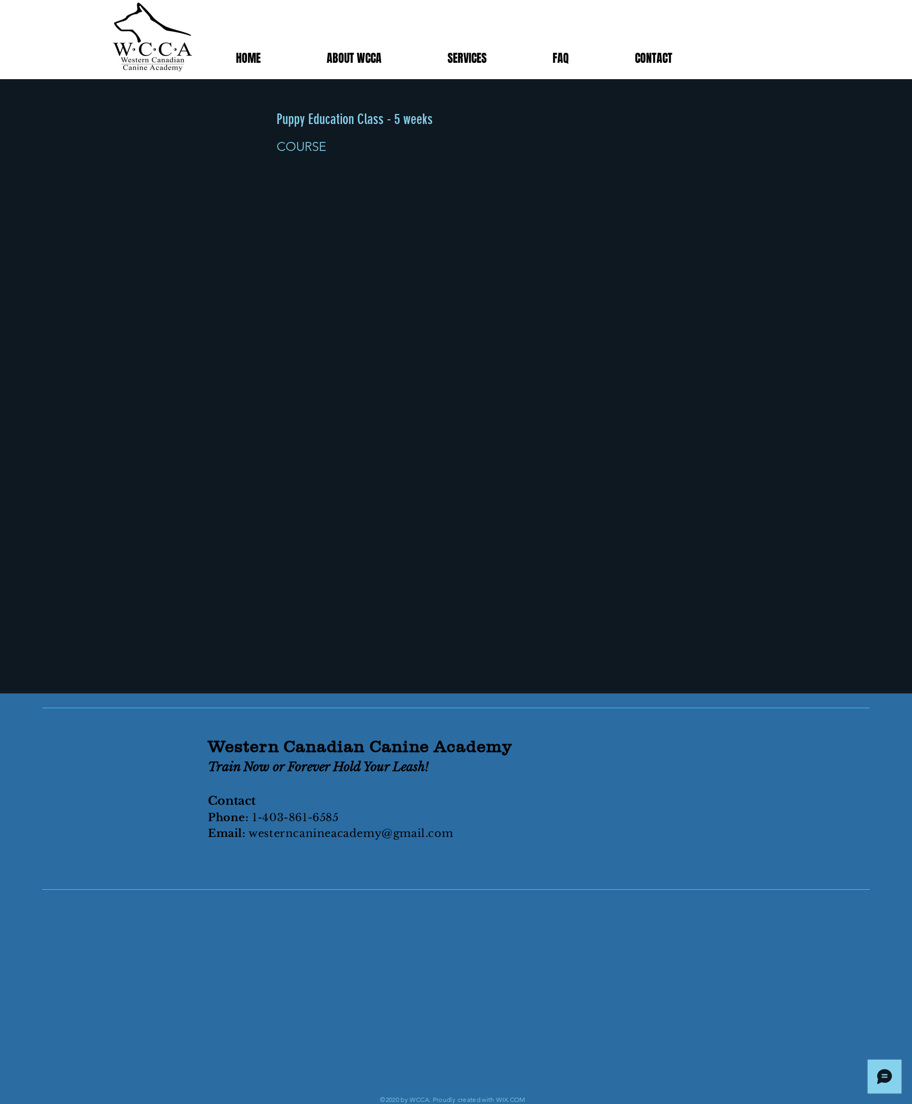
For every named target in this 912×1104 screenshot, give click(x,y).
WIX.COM (511, 1099)
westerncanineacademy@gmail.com (351, 833)
